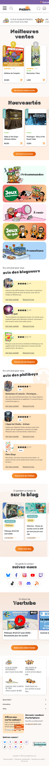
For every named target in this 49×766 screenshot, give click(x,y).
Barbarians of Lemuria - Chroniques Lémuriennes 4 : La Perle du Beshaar (21, 393)
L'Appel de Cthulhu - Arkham (17, 424)
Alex (20, 389)
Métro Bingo (10, 454)
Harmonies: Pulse (33, 73)
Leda (7, 287)
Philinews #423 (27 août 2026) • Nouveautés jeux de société (17, 634)
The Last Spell (11, 314)
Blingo (8, 340)
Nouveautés (24, 103)
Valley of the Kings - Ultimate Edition (11, 137)
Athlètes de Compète (12, 73)
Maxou (20, 450)
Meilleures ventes (24, 34)
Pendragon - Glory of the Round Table (36, 137)
